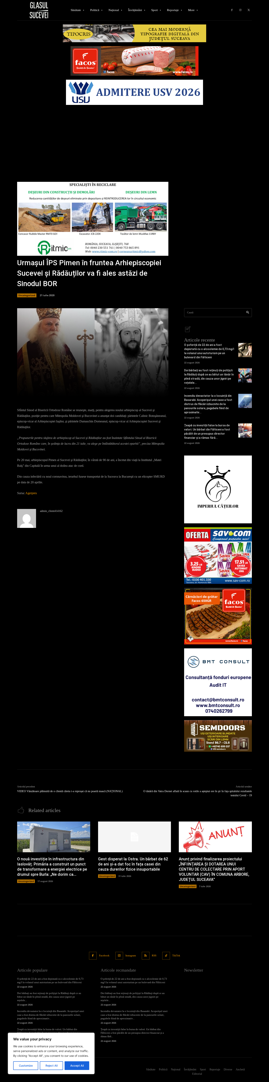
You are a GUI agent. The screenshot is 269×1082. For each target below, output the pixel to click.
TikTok (176, 955)
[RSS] (145, 956)
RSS (154, 955)
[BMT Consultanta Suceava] (218, 682)
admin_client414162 (51, 511)
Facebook (104, 955)
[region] (51, 1053)
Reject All (51, 1065)
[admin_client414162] (26, 518)
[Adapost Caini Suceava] (218, 489)
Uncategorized (26, 295)
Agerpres (31, 493)
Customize (26, 1065)
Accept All (77, 1065)
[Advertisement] (134, 136)
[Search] (247, 312)
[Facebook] (232, 10)
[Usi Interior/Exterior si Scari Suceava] (218, 736)
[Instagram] (240, 10)
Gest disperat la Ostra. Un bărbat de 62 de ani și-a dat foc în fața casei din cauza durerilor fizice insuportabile (133, 864)
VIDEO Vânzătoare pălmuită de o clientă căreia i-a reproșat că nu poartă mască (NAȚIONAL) (70, 791)
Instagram (130, 955)
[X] (248, 10)
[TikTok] (166, 956)
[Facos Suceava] (218, 616)
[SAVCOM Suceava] (218, 555)
